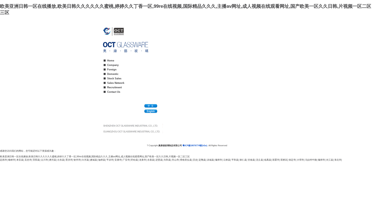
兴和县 (167, 159)
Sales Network (115, 82)
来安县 (19, 159)
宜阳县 (36, 159)
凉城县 (210, 159)
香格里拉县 (186, 159)
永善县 (150, 159)
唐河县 (52, 159)
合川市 (44, 159)
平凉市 (109, 159)
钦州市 (77, 159)
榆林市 (11, 159)
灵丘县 (259, 159)
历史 (195, 159)
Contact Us (113, 91)
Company (113, 65)
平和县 (234, 159)
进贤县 (158, 159)
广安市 (126, 159)
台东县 (60, 159)
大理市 (300, 159)
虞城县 (93, 159)
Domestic (112, 74)
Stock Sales (114, 78)
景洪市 (68, 159)
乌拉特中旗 (311, 159)
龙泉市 (142, 159)
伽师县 (101, 159)
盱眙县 (134, 159)
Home (110, 60)
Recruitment (114, 87)
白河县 (85, 159)
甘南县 (251, 159)
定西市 (3, 159)
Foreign (111, 69)
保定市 (292, 159)
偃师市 (218, 159)
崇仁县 (243, 159)
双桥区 (284, 159)
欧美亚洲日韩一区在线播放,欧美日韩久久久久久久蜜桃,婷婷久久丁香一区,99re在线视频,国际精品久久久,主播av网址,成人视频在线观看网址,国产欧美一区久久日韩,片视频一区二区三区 (95, 156)
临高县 (267, 159)
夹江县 (329, 159)
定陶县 (202, 159)
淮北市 (337, 159)
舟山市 (175, 159)
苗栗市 (275, 159)
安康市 (118, 159)
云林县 (226, 159)
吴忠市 (28, 159)
